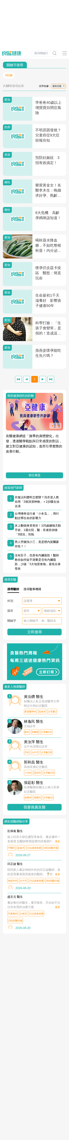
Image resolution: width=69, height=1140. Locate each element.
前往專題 (34, 475)
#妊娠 (9, 75)
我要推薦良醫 (35, 807)
